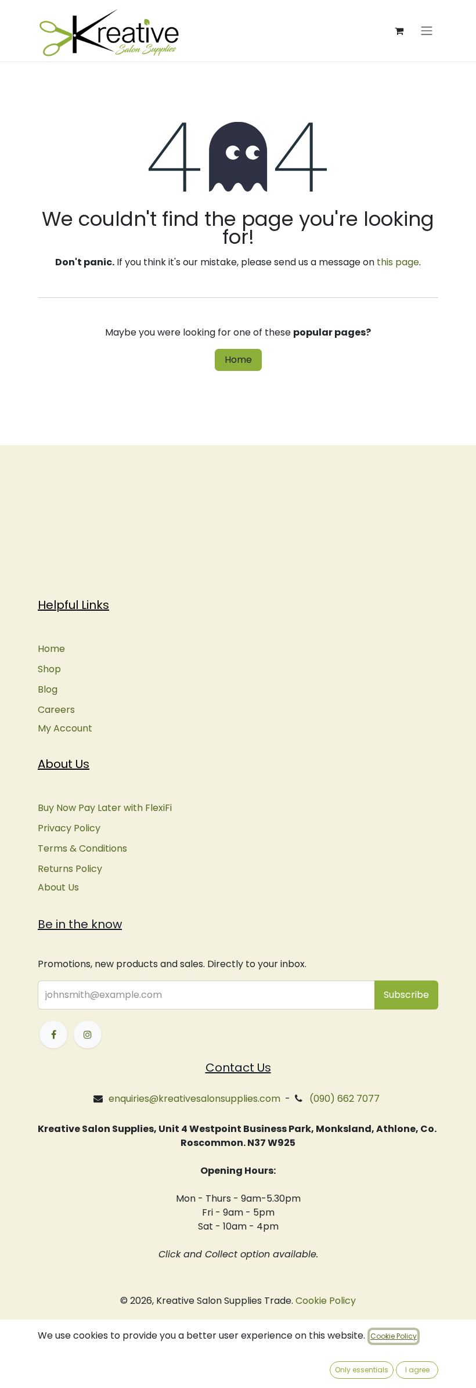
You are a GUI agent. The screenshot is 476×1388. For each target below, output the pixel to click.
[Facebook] (53, 1034)
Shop (49, 669)
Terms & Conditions (82, 848)
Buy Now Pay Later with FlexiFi (105, 807)
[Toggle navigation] (426, 31)
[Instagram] (88, 1034)
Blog (47, 689)
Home (238, 359)
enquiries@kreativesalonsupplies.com (194, 1098)
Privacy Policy (69, 828)
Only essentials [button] (361, 1370)
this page (398, 262)
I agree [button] (417, 1370)
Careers (56, 709)
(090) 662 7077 (344, 1098)
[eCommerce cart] (398, 30)
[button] (406, 995)
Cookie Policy (325, 1300)
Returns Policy (70, 868)
